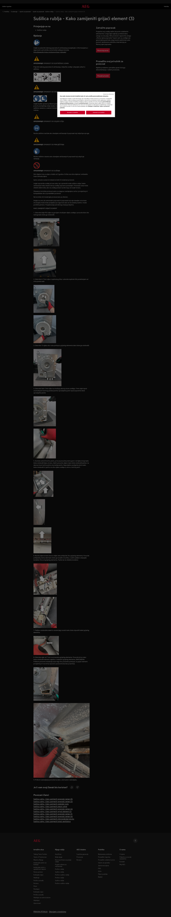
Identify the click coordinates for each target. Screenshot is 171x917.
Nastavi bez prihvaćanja (108, 94)
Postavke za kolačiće (72, 112)
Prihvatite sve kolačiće (98, 112)
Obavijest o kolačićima (93, 106)
